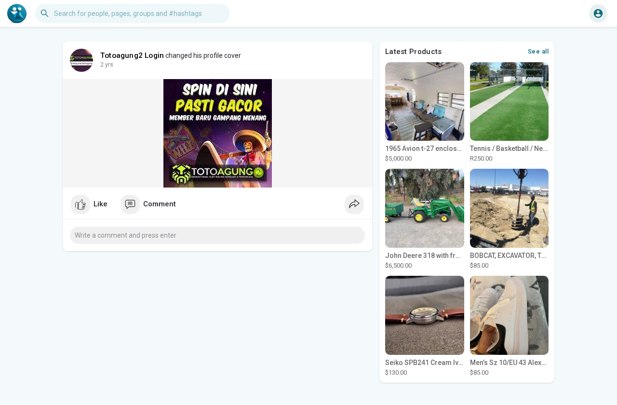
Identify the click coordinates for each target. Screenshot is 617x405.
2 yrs (106, 64)
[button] (598, 13)
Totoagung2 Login (132, 55)
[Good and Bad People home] (17, 13)
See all (538, 51)
